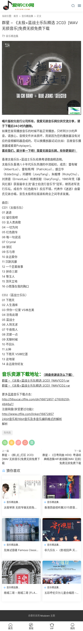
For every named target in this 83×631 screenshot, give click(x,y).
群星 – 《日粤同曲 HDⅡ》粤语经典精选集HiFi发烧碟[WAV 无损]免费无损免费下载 (61, 459)
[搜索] (73, 5)
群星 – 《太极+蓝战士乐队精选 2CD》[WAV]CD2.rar (36, 385)
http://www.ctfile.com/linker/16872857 (28, 414)
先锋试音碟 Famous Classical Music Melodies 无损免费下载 (21, 550)
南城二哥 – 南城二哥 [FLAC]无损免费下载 (21, 593)
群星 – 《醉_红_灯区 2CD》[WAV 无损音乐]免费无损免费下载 (21, 459)
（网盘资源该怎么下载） (59, 375)
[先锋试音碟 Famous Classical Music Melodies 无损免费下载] (21, 529)
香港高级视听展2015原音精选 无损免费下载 (61, 507)
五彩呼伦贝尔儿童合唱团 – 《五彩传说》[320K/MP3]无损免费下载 (61, 593)
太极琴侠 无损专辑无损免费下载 (20, 507)
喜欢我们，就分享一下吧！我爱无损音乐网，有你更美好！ (39, 150)
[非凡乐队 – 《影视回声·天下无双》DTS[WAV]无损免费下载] (61, 529)
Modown (45, 615)
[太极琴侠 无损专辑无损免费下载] (21, 487)
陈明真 (7, 432)
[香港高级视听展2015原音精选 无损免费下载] (61, 487)
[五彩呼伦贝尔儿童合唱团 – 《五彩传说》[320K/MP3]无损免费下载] (61, 572)
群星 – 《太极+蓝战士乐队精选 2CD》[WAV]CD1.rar (35, 380)
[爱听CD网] (19, 6)
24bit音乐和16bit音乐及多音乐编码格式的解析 (32, 419)
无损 (11, 394)
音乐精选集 (12, 35)
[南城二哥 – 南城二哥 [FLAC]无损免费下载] (21, 572)
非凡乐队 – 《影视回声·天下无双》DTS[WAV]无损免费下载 (61, 550)
